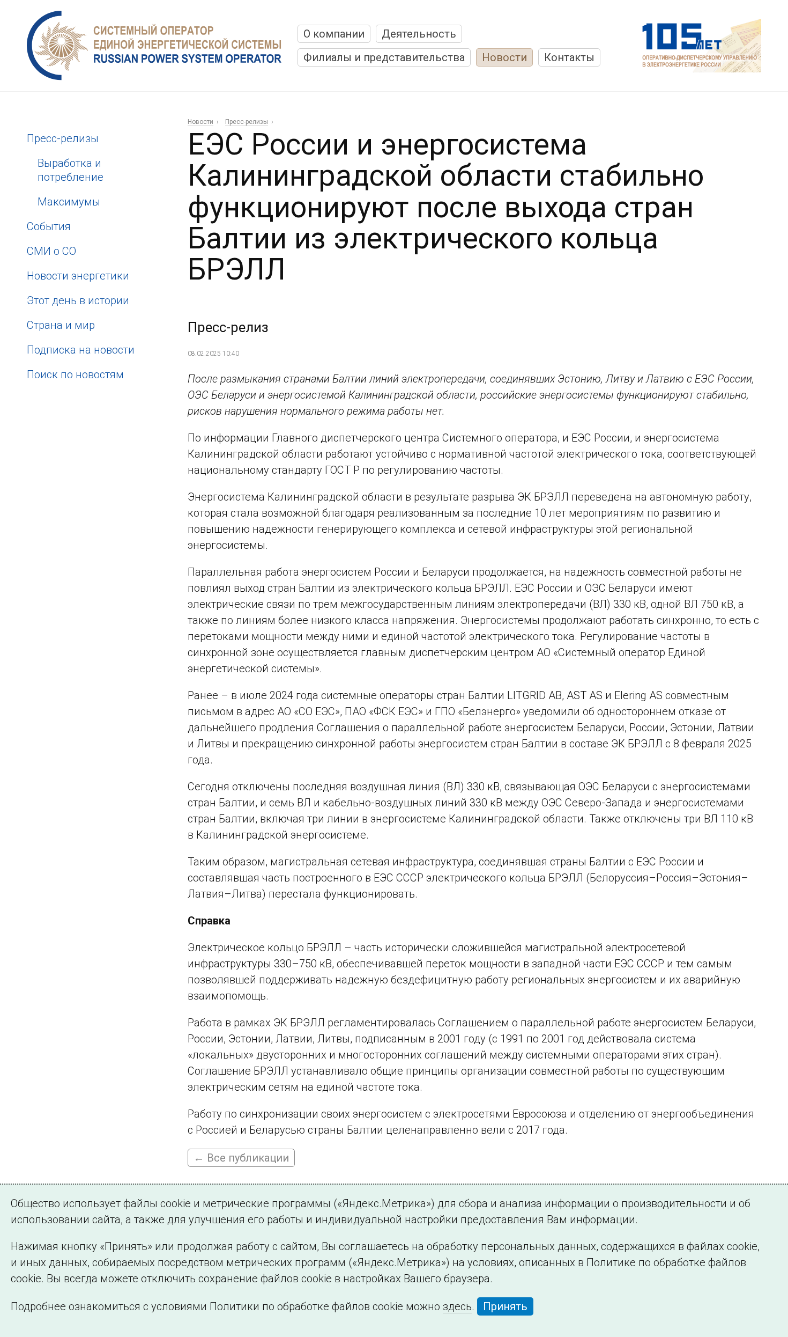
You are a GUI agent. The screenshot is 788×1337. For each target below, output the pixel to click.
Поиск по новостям (75, 374)
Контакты (569, 57)
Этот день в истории (78, 300)
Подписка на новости (81, 349)
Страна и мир (61, 325)
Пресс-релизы (63, 138)
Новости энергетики (78, 275)
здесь (457, 1306)
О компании (334, 33)
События (49, 226)
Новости (504, 57)
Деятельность (419, 33)
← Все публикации (241, 1157)
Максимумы (69, 201)
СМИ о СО (51, 251)
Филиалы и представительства (384, 57)
